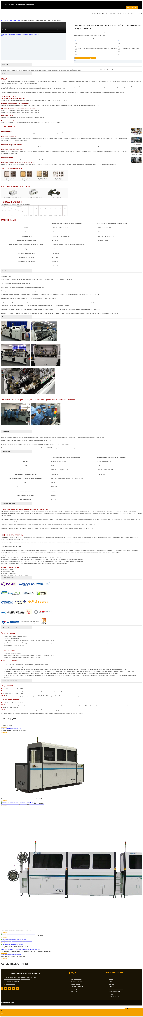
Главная (93, 14)
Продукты (105, 14)
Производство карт (75, 984)
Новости (119, 14)
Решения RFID (74, 991)
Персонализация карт (76, 981)
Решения (112, 14)
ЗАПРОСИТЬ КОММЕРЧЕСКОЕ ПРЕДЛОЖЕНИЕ (85, 58)
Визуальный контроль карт (78, 986)
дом (1, 20)
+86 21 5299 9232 (10, 4)
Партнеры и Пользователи (116, 989)
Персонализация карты (15, 20)
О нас (99, 14)
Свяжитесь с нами (128, 14)
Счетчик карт (74, 989)
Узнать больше (4, 727)
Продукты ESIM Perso (76, 979)
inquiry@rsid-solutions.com (28, 4)
